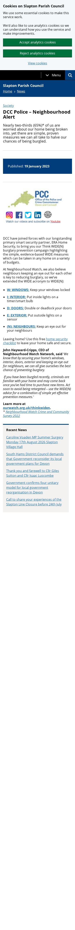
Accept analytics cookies (37, 42)
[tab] (53, 75)
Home (7, 91)
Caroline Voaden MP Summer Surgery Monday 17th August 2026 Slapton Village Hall (34, 442)
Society (8, 106)
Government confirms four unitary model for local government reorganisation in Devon (32, 487)
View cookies (37, 63)
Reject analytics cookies (37, 53)
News (21, 91)
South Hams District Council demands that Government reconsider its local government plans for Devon (35, 459)
